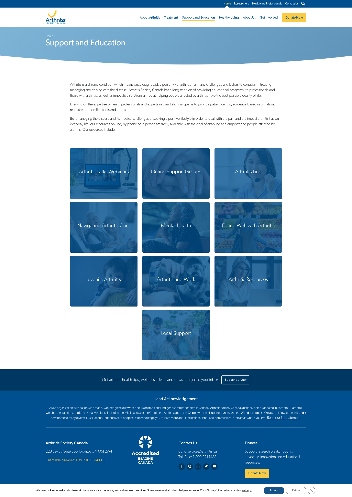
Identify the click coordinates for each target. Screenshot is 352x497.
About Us (249, 17)
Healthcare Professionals (267, 3)
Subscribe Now (235, 380)
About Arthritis (150, 17)
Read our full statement (283, 418)
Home (227, 3)
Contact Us (291, 3)
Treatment (171, 17)
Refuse (296, 490)
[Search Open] (303, 4)
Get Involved (269, 17)
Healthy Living (229, 17)
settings (247, 490)
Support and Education (198, 17)
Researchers (241, 3)
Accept (274, 490)
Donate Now (257, 473)
